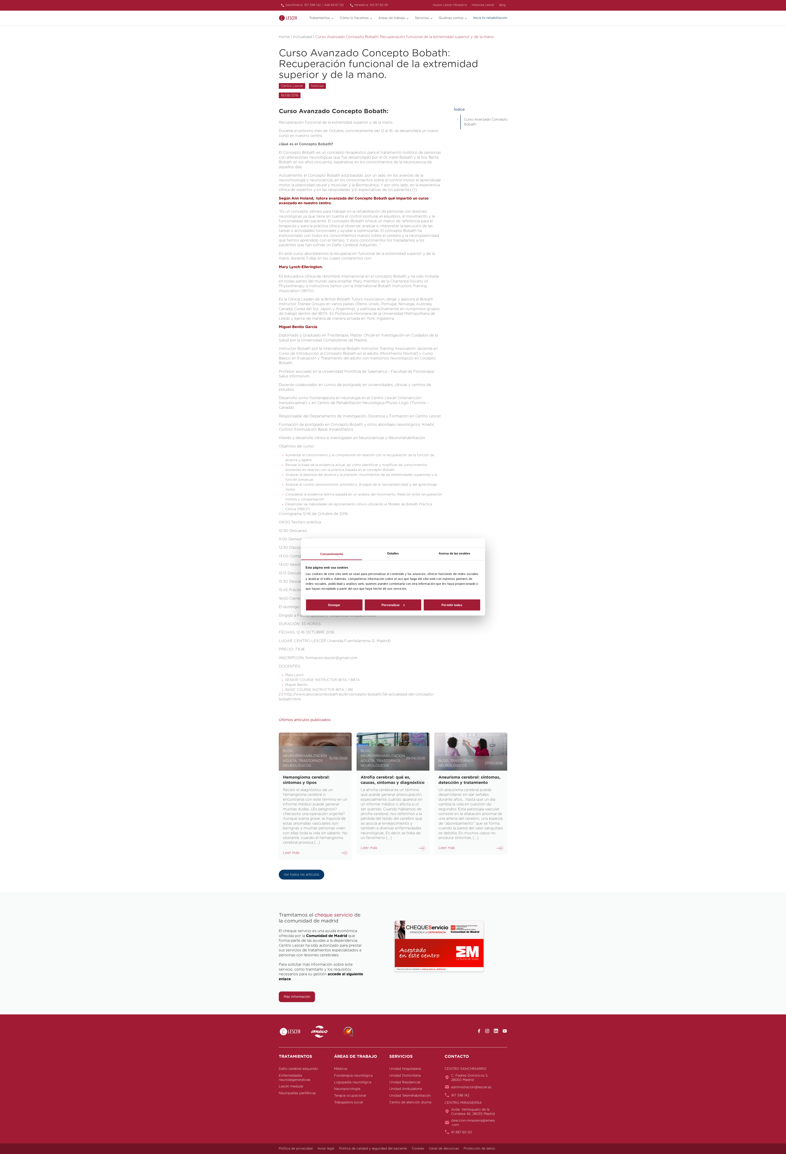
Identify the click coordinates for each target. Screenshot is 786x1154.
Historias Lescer (483, 5)
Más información (297, 996)
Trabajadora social (348, 1102)
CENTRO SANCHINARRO (466, 1068)
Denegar (334, 604)
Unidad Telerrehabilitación (410, 1095)
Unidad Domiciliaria (405, 1075)
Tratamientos (319, 18)
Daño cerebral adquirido (298, 1068)
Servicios (422, 18)
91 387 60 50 (461, 1132)
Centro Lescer (292, 86)
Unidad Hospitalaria (405, 1068)
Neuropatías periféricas (297, 1093)
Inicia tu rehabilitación (490, 17)
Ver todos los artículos (301, 874)
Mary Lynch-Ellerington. (301, 267)
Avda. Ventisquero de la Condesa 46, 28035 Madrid (473, 1112)
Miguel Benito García (298, 327)
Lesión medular (291, 1086)
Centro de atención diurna (410, 1102)
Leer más (291, 853)
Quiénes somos (451, 18)
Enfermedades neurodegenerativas (295, 1078)
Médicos (340, 1068)
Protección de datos (479, 1148)
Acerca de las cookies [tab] (454, 553)
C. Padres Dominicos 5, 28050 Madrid (469, 1078)
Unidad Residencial (404, 1082)
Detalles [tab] (393, 553)
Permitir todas (452, 604)
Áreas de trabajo (391, 18)
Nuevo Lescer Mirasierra (450, 5)
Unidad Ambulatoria (405, 1089)
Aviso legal (325, 1148)
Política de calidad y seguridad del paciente (373, 1148)
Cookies (418, 1148)
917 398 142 (460, 1095)
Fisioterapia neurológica (353, 1075)
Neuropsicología (347, 1089)
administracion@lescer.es (471, 1087)
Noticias (317, 86)
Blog (502, 5)
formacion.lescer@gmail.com (331, 658)
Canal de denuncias (444, 1148)
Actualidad (302, 37)
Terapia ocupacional (350, 1095)
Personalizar (391, 604)
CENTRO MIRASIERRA (463, 1102)
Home (284, 37)
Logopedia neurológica (352, 1082)
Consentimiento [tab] (331, 554)
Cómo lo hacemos (354, 18)
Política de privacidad (296, 1148)
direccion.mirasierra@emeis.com (473, 1123)
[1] (414, 190)
